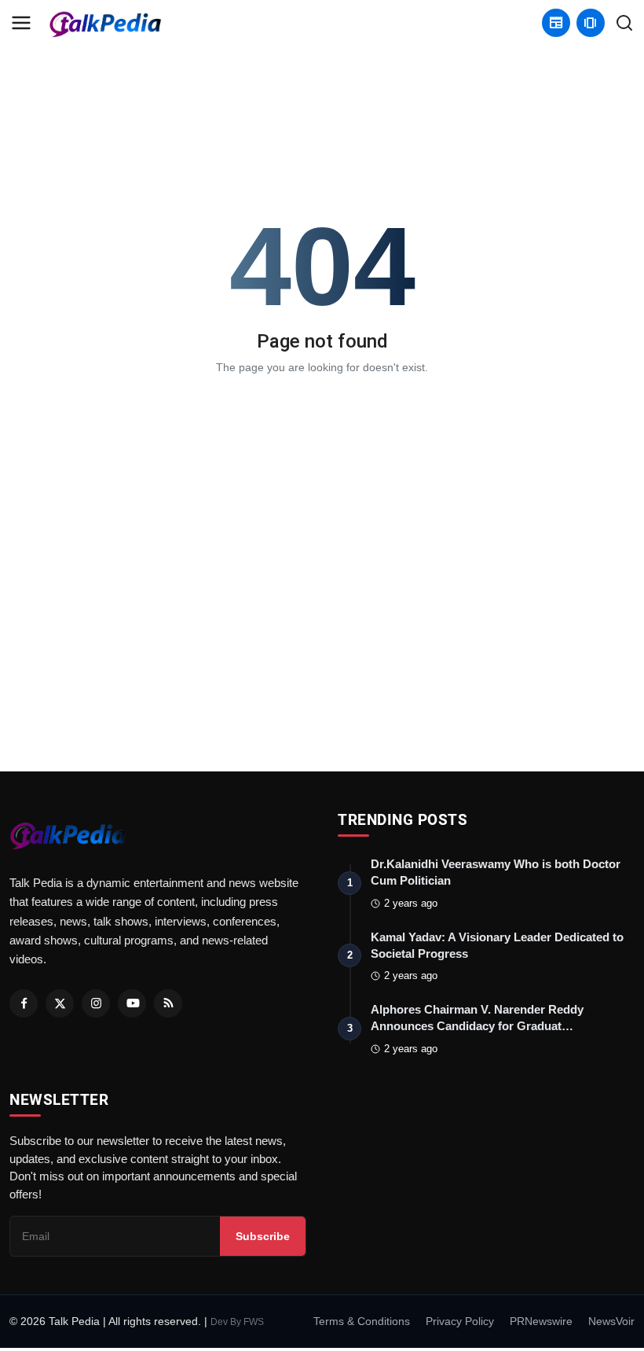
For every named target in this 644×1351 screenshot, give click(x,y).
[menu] (21, 23)
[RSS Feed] (168, 1003)
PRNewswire (541, 1321)
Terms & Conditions (361, 1321)
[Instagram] (96, 1003)
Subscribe (263, 1236)
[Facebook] (23, 1003)
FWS (253, 1321)
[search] (624, 23)
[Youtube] (132, 1003)
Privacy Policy (460, 1321)
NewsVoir (611, 1321)
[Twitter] (60, 1003)
